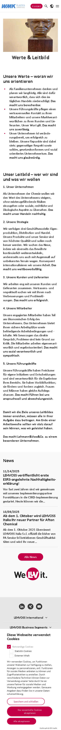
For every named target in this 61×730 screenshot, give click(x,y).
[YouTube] (39, 606)
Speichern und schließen (26, 701)
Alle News (30, 557)
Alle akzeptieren (21, 721)
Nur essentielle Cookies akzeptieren (30, 711)
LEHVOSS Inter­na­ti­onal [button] (28, 617)
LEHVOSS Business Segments (28, 627)
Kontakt (36, 6)
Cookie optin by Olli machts (48, 728)
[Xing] (30, 606)
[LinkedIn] (22, 606)
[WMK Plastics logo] (13, 6)
